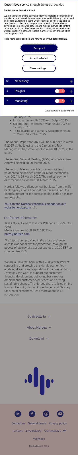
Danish (7, 10)
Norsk (15, 10)
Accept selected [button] (39, 58)
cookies (26, 39)
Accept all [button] (39, 48)
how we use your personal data (51, 39)
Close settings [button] (38, 68)
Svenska (23, 10)
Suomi (31, 10)
